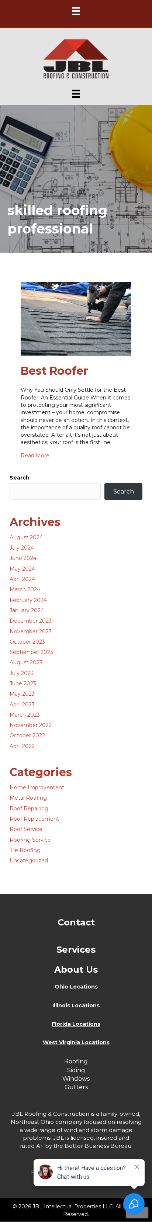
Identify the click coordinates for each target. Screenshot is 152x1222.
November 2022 (31, 725)
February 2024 (28, 600)
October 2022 (27, 735)
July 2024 (22, 547)
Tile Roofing (25, 850)
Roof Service (26, 829)
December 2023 (31, 620)
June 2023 (23, 683)
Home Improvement (37, 787)
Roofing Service (30, 840)
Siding (76, 1070)
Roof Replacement (34, 819)
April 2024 (22, 579)
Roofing (76, 1061)
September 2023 (31, 652)
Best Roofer (54, 371)
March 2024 (25, 589)
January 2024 (27, 610)
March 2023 (25, 715)
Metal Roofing (28, 798)
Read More (35, 455)
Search (20, 477)
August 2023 (26, 662)
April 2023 (22, 704)
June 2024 (23, 558)
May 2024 (22, 568)
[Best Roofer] (76, 318)
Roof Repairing (29, 808)
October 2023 (27, 641)
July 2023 (22, 673)
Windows (76, 1078)
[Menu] (76, 11)
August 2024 (26, 537)
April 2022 (22, 746)
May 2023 (22, 693)
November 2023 (31, 631)
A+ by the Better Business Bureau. (84, 1145)
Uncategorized (29, 860)
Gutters (76, 1087)
